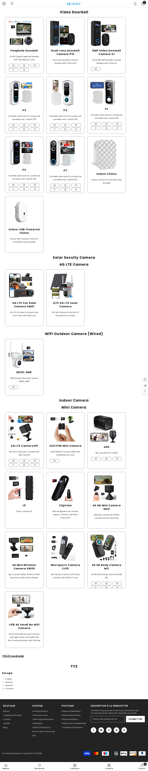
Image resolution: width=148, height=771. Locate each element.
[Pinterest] (109, 730)
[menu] (4, 3)
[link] (39, 766)
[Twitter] (124, 730)
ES (24, 69)
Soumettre (135, 719)
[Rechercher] (12, 3)
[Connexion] (135, 3)
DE (24, 65)
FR (35, 65)
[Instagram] (101, 730)
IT (13, 69)
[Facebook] (93, 730)
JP (35, 129)
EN (13, 65)
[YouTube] (116, 730)
